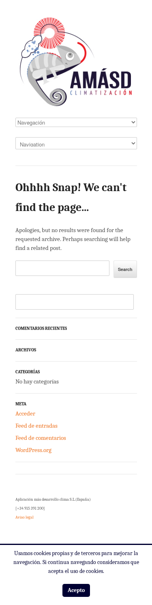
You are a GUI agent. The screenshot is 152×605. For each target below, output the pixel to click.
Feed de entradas (36, 425)
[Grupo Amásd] (76, 64)
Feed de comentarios (40, 437)
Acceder (25, 413)
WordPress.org (33, 450)
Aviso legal (24, 517)
